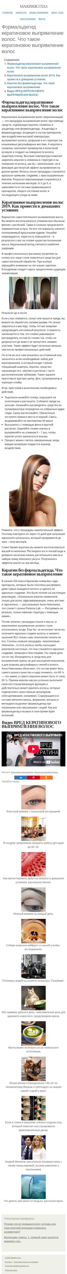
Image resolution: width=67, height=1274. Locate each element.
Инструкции (28, 18)
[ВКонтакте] (20, 778)
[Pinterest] (33, 778)
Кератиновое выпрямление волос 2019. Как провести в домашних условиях (33, 77)
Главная (7, 12)
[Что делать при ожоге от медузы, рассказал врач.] (33, 1197)
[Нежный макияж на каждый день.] (33, 910)
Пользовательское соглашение (26, 1262)
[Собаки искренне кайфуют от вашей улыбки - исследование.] (33, 941)
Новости (21, 12)
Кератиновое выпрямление (22, 772)
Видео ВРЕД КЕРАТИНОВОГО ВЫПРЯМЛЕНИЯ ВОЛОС (25, 93)
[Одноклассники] (46, 778)
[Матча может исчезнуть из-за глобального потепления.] (33, 1043)
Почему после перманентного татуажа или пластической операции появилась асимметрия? (30, 1228)
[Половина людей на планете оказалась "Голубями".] (33, 977)
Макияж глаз (33, 6)
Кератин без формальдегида (46, 772)
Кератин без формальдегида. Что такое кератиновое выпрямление (31, 85)
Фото (42, 18)
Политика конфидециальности (17, 1266)
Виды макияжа (38, 12)
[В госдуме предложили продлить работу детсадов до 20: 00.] (33, 839)
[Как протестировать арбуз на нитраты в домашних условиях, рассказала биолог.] (33, 874)
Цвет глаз (57, 12)
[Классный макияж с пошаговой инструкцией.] (33, 807)
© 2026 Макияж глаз (13, 1257)
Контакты (8, 1262)
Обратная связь (11, 1270)
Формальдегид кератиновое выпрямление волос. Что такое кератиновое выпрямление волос (34, 67)
